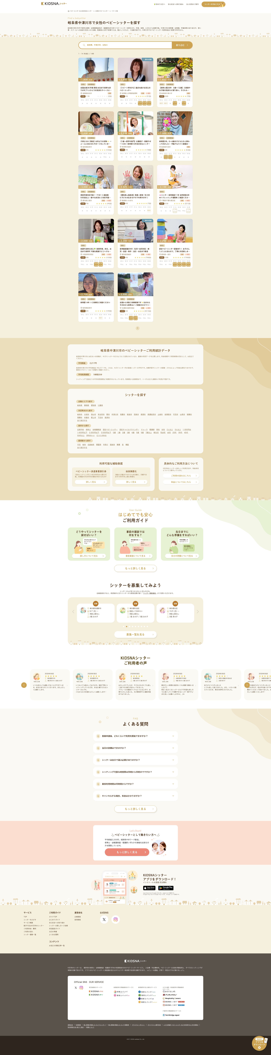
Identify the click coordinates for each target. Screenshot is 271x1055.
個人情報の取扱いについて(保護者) (118, 1025)
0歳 (114, 432)
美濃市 (122, 414)
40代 (186, 432)
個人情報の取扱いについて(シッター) (95, 1025)
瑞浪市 (129, 414)
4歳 (133, 432)
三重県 (100, 405)
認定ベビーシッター (110, 429)
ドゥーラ (144, 429)
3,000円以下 (106, 432)
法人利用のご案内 (192, 4)
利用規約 (78, 1025)
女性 (163, 429)
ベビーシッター (121, 28)
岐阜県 (79, 405)
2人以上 (170, 429)
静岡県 (86, 405)
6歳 (142, 432)
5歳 (137, 432)
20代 (174, 432)
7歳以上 (149, 432)
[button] (123, 626)
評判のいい (90, 435)
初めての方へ (160, 4)
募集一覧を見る (135, 634)
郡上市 (93, 417)
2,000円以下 (94, 432)
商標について (90, 1027)
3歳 (128, 432)
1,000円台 (187, 429)
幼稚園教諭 (97, 429)
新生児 (156, 432)
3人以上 (178, 429)
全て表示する (82, 420)
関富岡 (98, 444)
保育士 (88, 429)
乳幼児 (162, 432)
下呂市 (100, 417)
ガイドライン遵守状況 (154, 1025)
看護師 (151, 429)
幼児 (169, 432)
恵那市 (143, 414)
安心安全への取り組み (175, 4)
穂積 (118, 444)
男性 (158, 429)
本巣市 (86, 417)
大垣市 (86, 414)
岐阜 (84, 444)
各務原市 (168, 414)
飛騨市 (79, 417)
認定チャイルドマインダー (129, 429)
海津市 (107, 417)
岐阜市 (79, 414)
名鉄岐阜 (91, 444)
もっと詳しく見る (135, 809)
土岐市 (160, 414)
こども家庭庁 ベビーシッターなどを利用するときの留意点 (181, 1025)
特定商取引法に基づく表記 (76, 1027)
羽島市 (136, 414)
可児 (79, 444)
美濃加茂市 (152, 414)
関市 (108, 414)
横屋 (127, 444)
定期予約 (80, 429)
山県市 (182, 414)
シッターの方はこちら (212, 4)
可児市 (175, 414)
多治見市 (101, 414)
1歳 (119, 432)
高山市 (93, 414)
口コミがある (101, 435)
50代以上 (81, 435)
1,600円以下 (82, 432)
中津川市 (115, 414)
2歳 (123, 432)
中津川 (105, 444)
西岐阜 (112, 444)
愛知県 (93, 405)
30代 (180, 432)
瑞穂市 (189, 414)
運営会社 (70, 1025)
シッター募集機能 (149, 593)
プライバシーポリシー (138, 1025)
